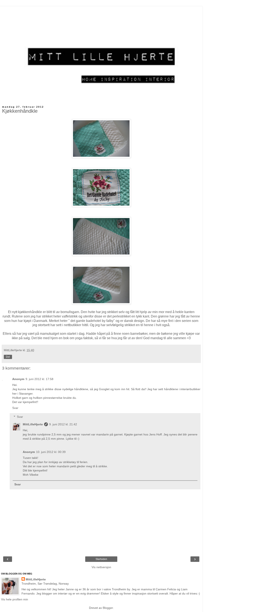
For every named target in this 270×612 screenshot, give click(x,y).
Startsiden (101, 559)
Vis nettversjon (101, 567)
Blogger (108, 607)
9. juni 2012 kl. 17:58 (39, 379)
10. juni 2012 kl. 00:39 (51, 452)
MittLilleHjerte (33, 424)
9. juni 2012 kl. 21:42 (63, 424)
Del (8, 356)
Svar (15, 408)
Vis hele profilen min (14, 599)
